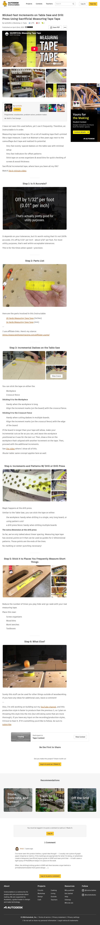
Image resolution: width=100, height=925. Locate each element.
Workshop (17, 23)
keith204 (8, 23)
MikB (22, 849)
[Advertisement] (85, 112)
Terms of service (45, 917)
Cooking (54, 890)
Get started (69, 893)
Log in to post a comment (50, 876)
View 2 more (56, 376)
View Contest (80, 737)
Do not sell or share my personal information (40, 920)
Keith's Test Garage (14, 118)
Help (66, 896)
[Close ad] (98, 85)
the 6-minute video (17, 170)
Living (53, 893)
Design (40, 896)
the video (10, 448)
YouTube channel (48, 706)
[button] (65, 27)
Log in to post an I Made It (50, 764)
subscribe (6, 724)
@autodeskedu (90, 895)
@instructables (90, 890)
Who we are (69, 903)
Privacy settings (73, 917)
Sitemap (68, 900)
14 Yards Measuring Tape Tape (19, 322)
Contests (39, 4)
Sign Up (93, 4)
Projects (29, 4)
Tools (25, 23)
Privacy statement (59, 917)
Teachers (49, 4)
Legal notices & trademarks (68, 920)
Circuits (40, 890)
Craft (39, 900)
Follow (17, 109)
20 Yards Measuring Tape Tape (20, 318)
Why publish (69, 890)
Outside (54, 896)
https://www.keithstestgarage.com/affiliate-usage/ (25, 334)
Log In (83, 4)
